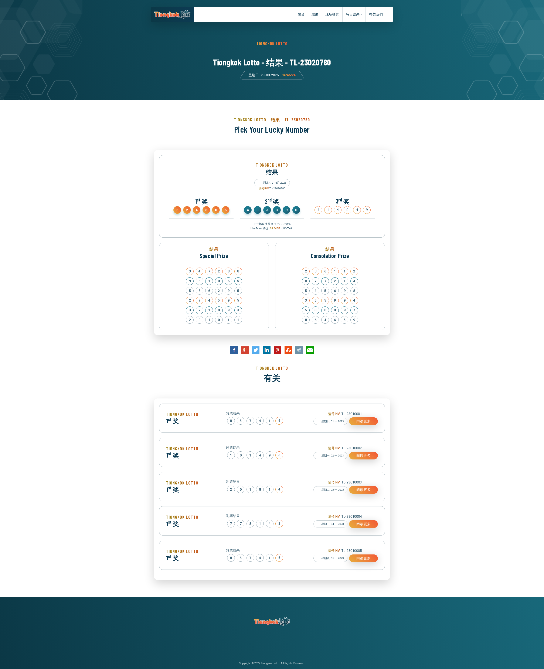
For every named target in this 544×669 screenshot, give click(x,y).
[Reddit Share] (299, 350)
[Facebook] (259, 641)
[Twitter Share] (256, 350)
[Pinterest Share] (277, 350)
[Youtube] (285, 641)
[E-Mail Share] (310, 350)
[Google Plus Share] (245, 350)
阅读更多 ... (364, 421)
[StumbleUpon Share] (288, 350)
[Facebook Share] (234, 350)
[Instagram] (276, 641)
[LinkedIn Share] (267, 350)
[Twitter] (267, 641)
